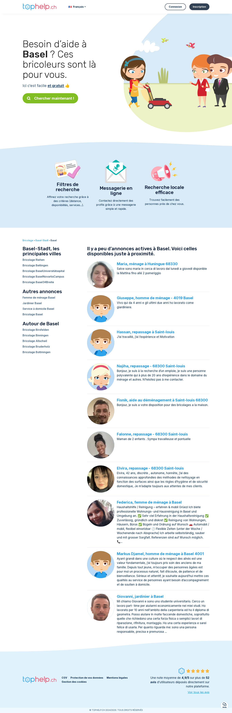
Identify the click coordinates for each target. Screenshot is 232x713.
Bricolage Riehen (33, 259)
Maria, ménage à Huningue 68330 (147, 264)
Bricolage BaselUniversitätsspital (44, 271)
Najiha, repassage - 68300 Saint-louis (151, 366)
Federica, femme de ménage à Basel (149, 502)
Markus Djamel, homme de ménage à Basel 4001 (160, 554)
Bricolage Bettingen (35, 265)
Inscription (199, 6)
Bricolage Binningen (35, 335)
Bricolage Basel (33, 314)
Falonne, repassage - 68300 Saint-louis (152, 434)
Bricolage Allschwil (35, 341)
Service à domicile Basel (38, 308)
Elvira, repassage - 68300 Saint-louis (150, 468)
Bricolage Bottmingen (36, 352)
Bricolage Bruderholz (36, 346)
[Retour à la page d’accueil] (40, 6)
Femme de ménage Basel (39, 297)
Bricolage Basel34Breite (38, 282)
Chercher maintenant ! (54, 98)
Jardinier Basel (32, 303)
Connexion (175, 6)
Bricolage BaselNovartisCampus (43, 276)
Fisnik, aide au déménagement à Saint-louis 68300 (162, 400)
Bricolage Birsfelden (36, 329)
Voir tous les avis (198, 692)
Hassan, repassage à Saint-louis (145, 332)
